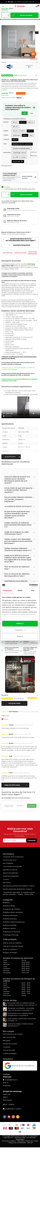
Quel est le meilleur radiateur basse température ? (20, 1025)
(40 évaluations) (20, 75)
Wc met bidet (31, 1138)
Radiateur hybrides (9, 925)
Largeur (5, 130)
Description (7, 253)
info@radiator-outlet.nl (13, 1109)
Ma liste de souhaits (10, 1044)
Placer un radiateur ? (10, 949)
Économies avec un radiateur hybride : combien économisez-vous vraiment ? (22, 1004)
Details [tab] (20, 590)
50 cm (23, 131)
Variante (6, 139)
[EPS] (16, 1124)
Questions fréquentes (19, 245)
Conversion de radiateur (11, 909)
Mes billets (6, 1041)
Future (23, 157)
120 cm (22, 122)
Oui (24, 113)
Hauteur (6, 122)
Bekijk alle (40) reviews (12, 785)
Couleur (5, 135)
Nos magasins (8, 863)
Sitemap (30, 1143)
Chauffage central (19, 153)
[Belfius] (10, 1124)
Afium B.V (10, 1138)
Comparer (6, 1047)
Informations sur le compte (12, 1034)
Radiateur (6, 903)
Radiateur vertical (9, 928)
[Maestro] (10, 1128)
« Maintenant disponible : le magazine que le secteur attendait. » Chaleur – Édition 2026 (19, 893)
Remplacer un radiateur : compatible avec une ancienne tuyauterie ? (21, 1009)
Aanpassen (19, 630)
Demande (31, 806)
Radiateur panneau (10, 919)
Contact (6, 879)
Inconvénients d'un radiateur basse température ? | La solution (20, 1014)
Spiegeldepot (20, 1139)
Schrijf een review (14, 703)
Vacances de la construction (13, 857)
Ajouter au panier (26, 195)
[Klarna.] (5, 1128)
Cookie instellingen (9, 1053)
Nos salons (7, 883)
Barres (15, 140)
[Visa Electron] (20, 1131)
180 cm (15, 127)
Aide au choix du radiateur (12, 943)
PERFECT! (20, 623)
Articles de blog (9, 1000)
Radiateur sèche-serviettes (22, 144)
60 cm (30, 131)
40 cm (15, 131)
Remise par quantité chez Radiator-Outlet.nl (19, 886)
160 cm (30, 122)
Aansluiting (7, 152)
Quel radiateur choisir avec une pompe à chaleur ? (22, 1020)
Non (31, 113)
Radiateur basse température (13, 922)
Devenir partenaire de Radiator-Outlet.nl (17, 889)
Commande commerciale (12, 866)
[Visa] (34, 1128)
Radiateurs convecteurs (11, 932)
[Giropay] (22, 1124)
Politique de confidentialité (17, 1143)
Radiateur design (9, 906)
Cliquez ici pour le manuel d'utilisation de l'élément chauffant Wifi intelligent (18, 368)
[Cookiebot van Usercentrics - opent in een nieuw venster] (29, 585)
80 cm (15, 122)
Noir (31, 135)
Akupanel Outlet (20, 1138)
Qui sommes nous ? (10, 860)
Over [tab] (32, 590)
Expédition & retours (10, 870)
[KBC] (34, 1124)
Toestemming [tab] (7, 590)
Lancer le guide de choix (27, 177)
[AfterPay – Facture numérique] (5, 1124)
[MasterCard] (16, 1128)
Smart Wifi (16, 162)
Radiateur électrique (10, 915)
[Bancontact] (22, 1128)
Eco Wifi (15, 157)
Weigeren (20, 636)
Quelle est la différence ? (33, 154)
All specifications (10, 457)
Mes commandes (9, 1037)
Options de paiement (10, 873)
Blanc (25, 135)
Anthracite (16, 135)
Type (5, 144)
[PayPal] (28, 1128)
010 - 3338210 (9, 1104)
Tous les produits (9, 1050)
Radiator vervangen (10, 953)
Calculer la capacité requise (13, 946)
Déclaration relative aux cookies (27, 1141)
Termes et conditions (9, 1141)
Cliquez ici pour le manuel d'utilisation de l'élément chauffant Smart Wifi (19, 380)
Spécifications (20, 253)
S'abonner (32, 840)
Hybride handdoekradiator (21, 148)
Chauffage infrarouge (10, 935)
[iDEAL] (28, 1124)
